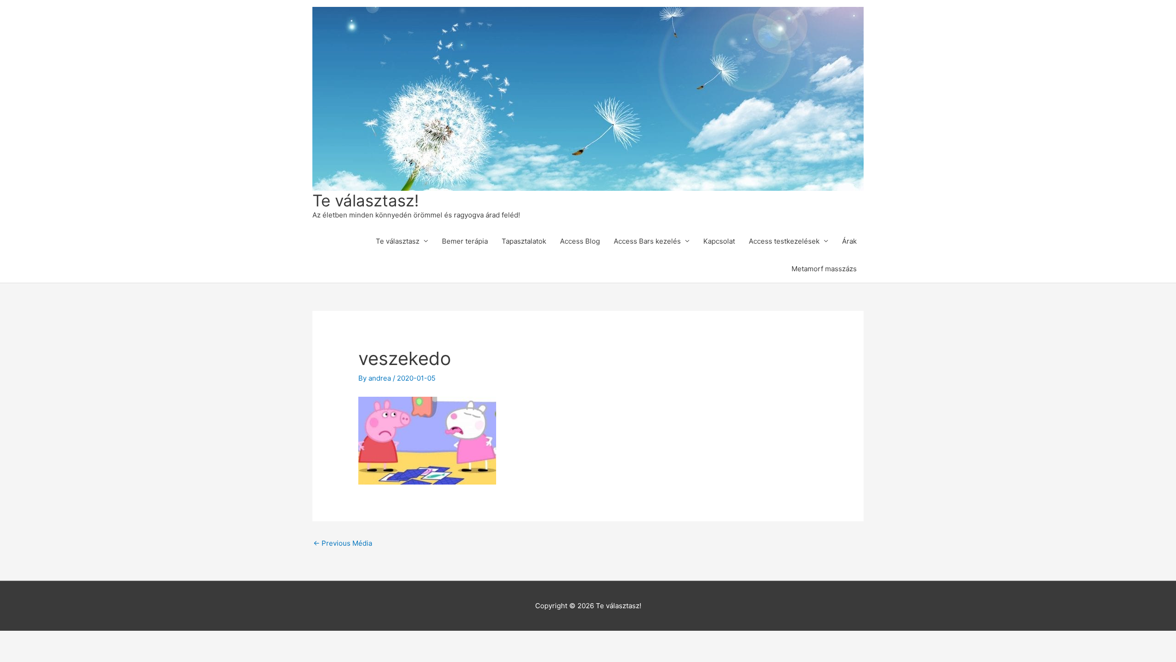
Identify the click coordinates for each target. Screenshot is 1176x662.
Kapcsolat (719, 241)
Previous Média (342, 543)
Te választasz (397, 241)
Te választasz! (365, 200)
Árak (849, 241)
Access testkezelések (784, 241)
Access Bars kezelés (647, 241)
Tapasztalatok (524, 241)
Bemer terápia (465, 241)
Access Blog (580, 241)
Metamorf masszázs (824, 268)
